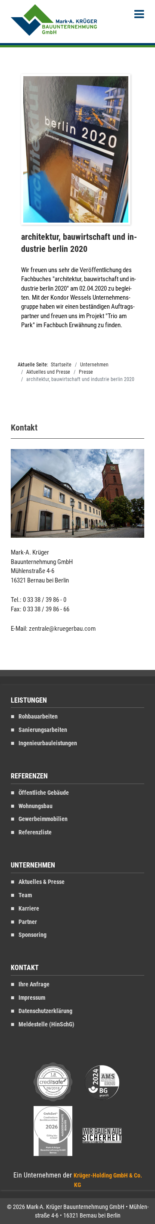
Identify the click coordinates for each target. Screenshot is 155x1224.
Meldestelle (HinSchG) (46, 1024)
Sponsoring (32, 935)
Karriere (29, 908)
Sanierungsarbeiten (43, 730)
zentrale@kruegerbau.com (62, 628)
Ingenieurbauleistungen (48, 743)
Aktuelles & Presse (42, 882)
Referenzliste (35, 832)
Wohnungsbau (36, 806)
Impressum (32, 997)
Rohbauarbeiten (38, 716)
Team (25, 895)
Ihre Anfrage (34, 984)
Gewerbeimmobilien (43, 819)
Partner (28, 922)
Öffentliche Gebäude (44, 792)
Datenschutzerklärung (45, 1011)
